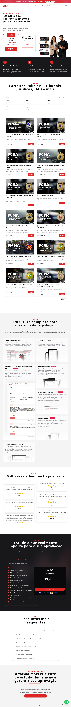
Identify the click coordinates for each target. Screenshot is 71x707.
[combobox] (14, 103)
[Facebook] (64, 705)
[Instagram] (63, 705)
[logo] (6, 5)
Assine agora (50, 1)
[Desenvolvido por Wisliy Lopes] (67, 705)
